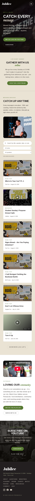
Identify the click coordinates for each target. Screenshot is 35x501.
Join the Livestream (17, 83)
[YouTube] (11, 490)
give (13, 486)
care (12, 484)
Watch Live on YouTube (14, 39)
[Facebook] (8, 490)
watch (27, 481)
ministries (23, 479)
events (20, 481)
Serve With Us (10, 413)
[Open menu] (31, 4)
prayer (6, 484)
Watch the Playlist (13, 407)
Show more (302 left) (17, 347)
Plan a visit (10, 475)
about (5, 479)
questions (13, 479)
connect (6, 486)
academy (6, 481)
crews (13, 481)
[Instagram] (4, 490)
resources (20, 484)
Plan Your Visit (17, 454)
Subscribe (9, 44)
